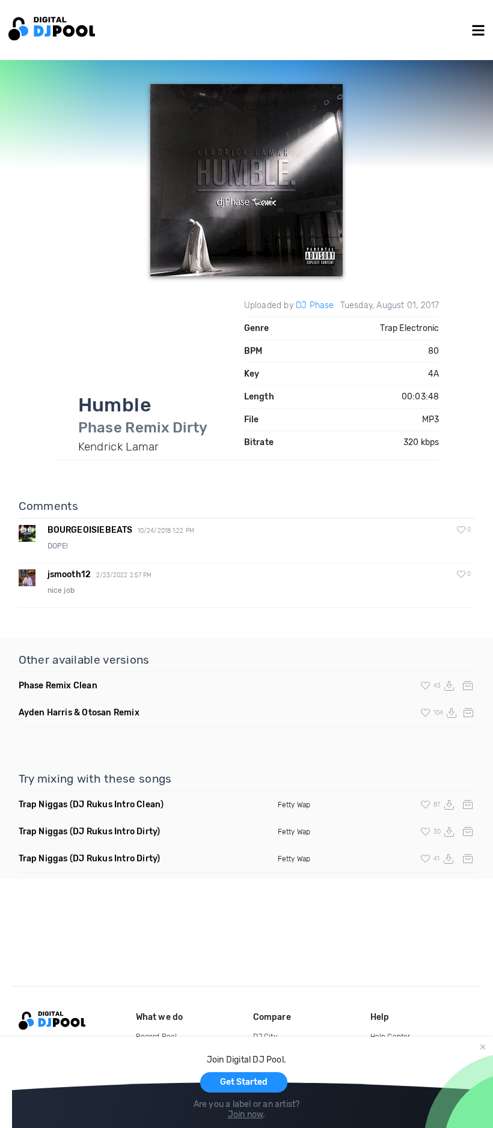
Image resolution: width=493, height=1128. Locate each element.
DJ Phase (315, 305)
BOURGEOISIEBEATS (90, 530)
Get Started (244, 1082)
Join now (245, 1114)
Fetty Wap (294, 805)
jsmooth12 (69, 574)
